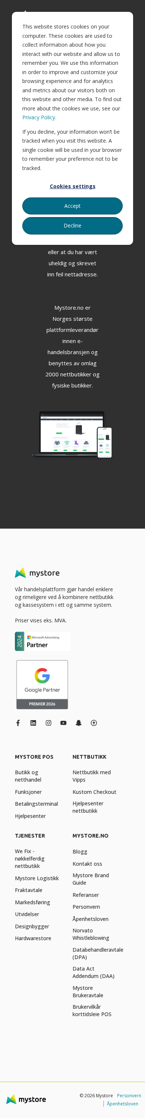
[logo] (37, 573)
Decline (72, 225)
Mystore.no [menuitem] (90, 836)
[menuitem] (42, 760)
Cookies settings (73, 186)
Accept (72, 205)
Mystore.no (69, 307)
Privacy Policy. (39, 117)
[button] (11, 1107)
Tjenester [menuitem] (30, 836)
